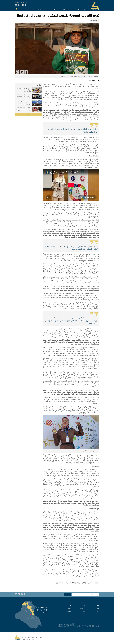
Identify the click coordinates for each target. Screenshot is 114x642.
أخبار (98, 605)
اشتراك (67, 594)
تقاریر (97, 608)
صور (84, 611)
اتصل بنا (68, 608)
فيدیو (69, 605)
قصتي (83, 605)
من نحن (68, 611)
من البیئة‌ (82, 608)
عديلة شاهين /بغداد (93, 80)
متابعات (97, 611)
